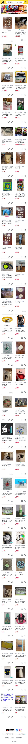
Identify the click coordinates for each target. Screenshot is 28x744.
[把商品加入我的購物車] (25, 40)
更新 (25, 734)
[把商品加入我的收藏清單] (22, 40)
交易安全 (14, 741)
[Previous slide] (2, 23)
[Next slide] (12, 23)
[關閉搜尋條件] (15, 2)
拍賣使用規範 (19, 737)
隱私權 (12, 737)
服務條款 (7, 737)
